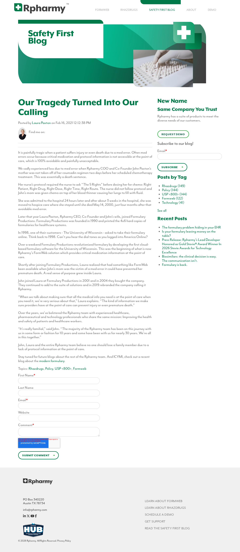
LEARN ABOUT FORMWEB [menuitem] (164, 501)
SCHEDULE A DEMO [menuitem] (159, 515)
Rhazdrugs (36, 368)
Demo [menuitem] (212, 10)
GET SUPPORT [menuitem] (155, 521)
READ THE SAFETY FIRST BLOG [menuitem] (167, 528)
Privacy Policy (64, 540)
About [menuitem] (191, 10)
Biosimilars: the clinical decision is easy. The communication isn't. (189, 258)
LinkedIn (48, 132)
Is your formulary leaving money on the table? (189, 233)
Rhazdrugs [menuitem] (129, 10)
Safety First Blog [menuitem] (162, 10)
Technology (173, 202)
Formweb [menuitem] (102, 10)
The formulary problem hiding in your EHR (191, 227)
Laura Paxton (41, 123)
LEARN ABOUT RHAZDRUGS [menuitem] (165, 508)
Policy (49, 368)
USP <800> (63, 368)
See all (162, 210)
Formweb (79, 368)
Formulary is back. (174, 265)
